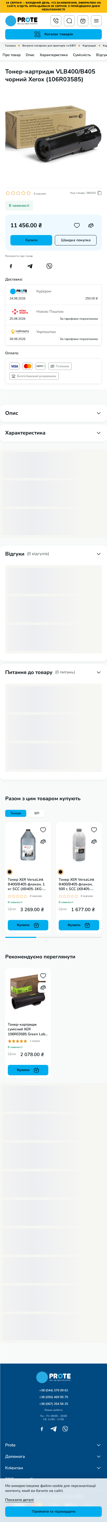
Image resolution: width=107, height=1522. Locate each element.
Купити (31, 240)
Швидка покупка (76, 240)
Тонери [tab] (15, 813)
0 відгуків (40, 194)
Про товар (12, 55)
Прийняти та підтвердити (53, 1511)
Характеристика (54, 55)
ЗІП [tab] (36, 813)
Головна (10, 46)
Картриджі (89, 46)
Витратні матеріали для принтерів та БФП (49, 46)
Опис (30, 55)
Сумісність (82, 55)
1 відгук (35, 1041)
